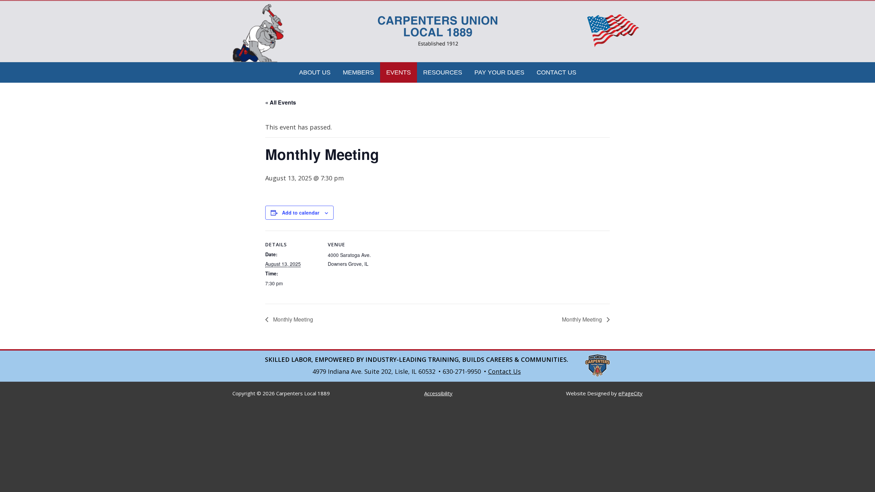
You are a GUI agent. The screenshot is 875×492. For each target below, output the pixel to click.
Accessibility (438, 393)
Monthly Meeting (292, 319)
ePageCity (630, 393)
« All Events (280, 102)
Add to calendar (300, 212)
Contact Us (504, 371)
